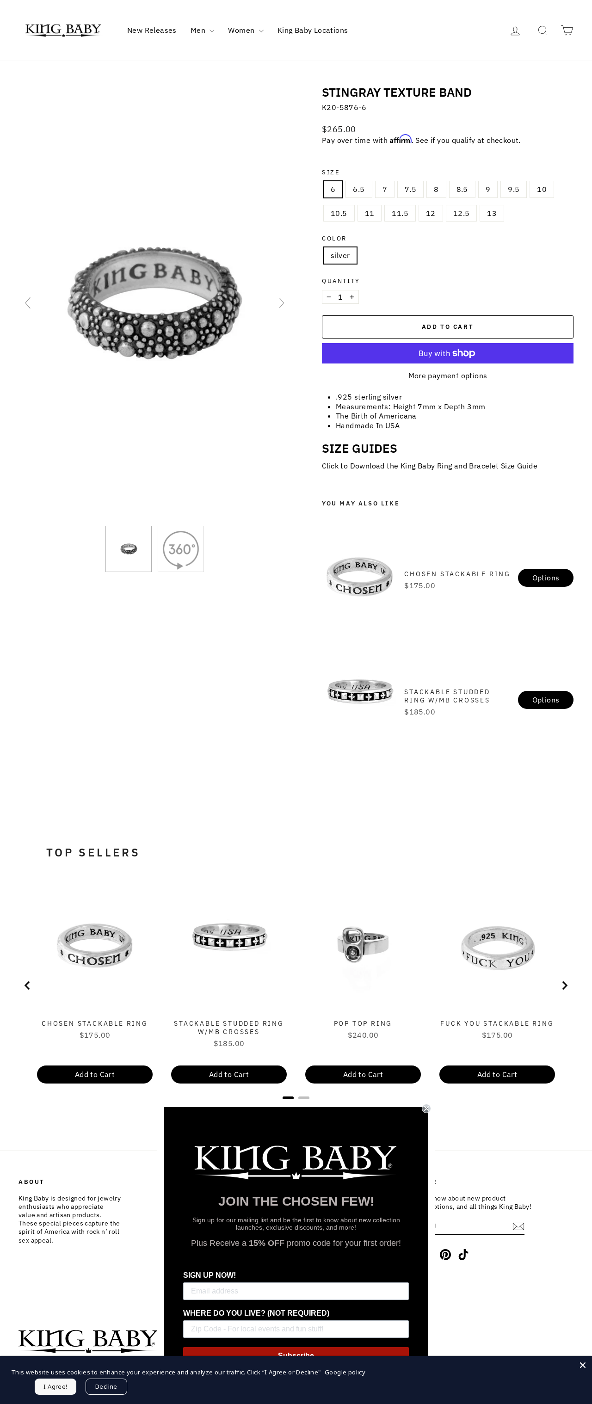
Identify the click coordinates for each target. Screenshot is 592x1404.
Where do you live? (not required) (256, 1313)
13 (492, 213)
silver (340, 255)
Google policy (345, 1372)
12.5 (461, 213)
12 (431, 213)
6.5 (358, 189)
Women (242, 30)
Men (199, 30)
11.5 (400, 213)
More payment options (447, 375)
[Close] (582, 1365)
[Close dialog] (426, 1108)
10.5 (339, 213)
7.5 (410, 189)
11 (370, 213)
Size (331, 172)
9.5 (513, 189)
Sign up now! (209, 1275)
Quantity (341, 281)
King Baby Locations (313, 30)
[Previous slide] (27, 303)
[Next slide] (281, 303)
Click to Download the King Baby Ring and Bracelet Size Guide (429, 465)
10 (542, 189)
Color (334, 238)
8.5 (462, 189)
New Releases (152, 30)
